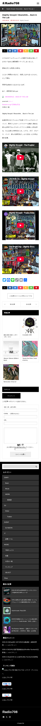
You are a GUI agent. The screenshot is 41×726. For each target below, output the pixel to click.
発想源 (9, 500)
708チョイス (9, 550)
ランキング (9, 567)
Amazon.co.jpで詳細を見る (11, 104)
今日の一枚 (9, 561)
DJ (5, 505)
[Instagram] (10, 717)
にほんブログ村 (7, 677)
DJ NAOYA (8, 528)
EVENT (6, 522)
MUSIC (6, 544)
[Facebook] (3, 717)
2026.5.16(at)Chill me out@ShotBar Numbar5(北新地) (20, 657)
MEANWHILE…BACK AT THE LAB (16, 97)
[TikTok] (13, 717)
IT (5, 533)
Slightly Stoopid (24, 20)
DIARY (6, 477)
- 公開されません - (12, 413)
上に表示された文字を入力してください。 (20, 447)
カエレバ (10, 101)
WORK (7, 494)
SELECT (8, 572)
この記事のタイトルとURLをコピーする (20, 296)
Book (7, 483)
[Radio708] (11, 3)
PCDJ (7, 511)
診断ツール (9, 539)
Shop (6, 578)
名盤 (6, 556)
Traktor (9, 516)
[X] (7, 717)
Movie (7, 489)
